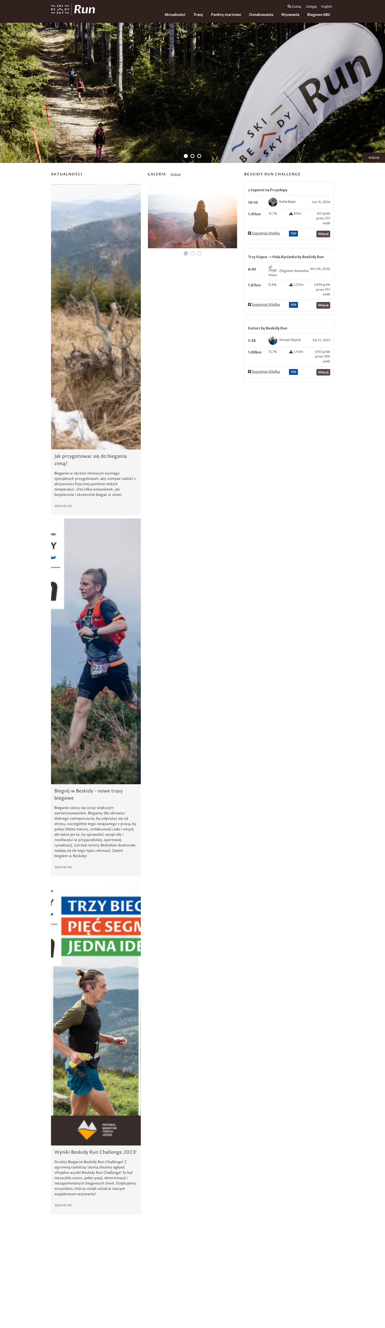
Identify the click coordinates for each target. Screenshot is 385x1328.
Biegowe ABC (318, 14)
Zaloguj (311, 6)
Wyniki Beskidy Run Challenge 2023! (95, 1152)
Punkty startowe (226, 14)
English (326, 6)
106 (293, 233)
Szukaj (296, 6)
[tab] (186, 253)
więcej (374, 157)
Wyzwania (290, 14)
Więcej (175, 174)
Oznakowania (261, 14)
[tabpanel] (192, 215)
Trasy (198, 14)
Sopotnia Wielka (266, 233)
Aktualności (174, 14)
